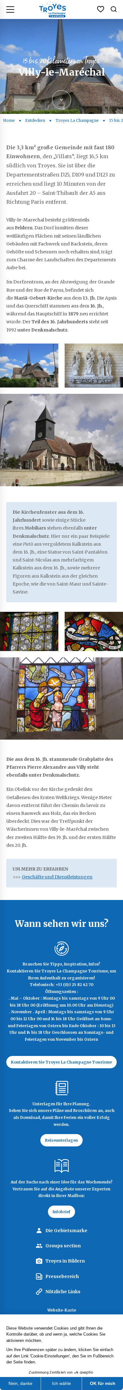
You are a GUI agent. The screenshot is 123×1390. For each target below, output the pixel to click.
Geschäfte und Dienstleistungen (57, 877)
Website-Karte (61, 1310)
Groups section (63, 1246)
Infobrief (61, 1211)
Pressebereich (62, 1276)
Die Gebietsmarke (66, 1230)
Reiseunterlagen (61, 1140)
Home (9, 120)
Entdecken (35, 120)
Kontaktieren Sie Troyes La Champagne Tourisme (61, 1062)
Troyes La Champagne (77, 120)
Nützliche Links (62, 1291)
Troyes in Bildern (65, 1261)
